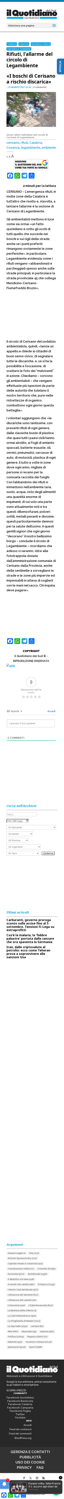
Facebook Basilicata (20, 1401)
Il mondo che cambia (21, 1284)
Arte (34, 1253)
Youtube (20, 1417)
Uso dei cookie (30, 1462)
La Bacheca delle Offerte (22, 1310)
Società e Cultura (40, 44)
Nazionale (29, 1331)
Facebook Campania (20, 1407)
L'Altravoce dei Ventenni (23, 1295)
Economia (16, 1274)
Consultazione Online (21, 1269)
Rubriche (15, 1342)
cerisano (12, 142)
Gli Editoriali (37, 1274)
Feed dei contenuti (20, 1429)
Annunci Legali (17, 1253)
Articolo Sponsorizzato (22, 1258)
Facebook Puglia (20, 1410)
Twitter (20, 1414)
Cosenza (24, 44)
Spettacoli (17, 1347)
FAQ (40, 1467)
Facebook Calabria (20, 1404)
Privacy (24, 1467)
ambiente (49, 147)
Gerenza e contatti (30, 1452)
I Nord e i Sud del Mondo (23, 1290)
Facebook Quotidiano (20, 1397)
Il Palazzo (46, 1284)
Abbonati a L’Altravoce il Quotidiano (29, 1376)
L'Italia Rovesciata (41, 1305)
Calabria (11, 44)
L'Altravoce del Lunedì (22, 1300)
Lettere (37, 1326)
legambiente (30, 147)
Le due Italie (17, 1326)
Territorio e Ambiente (19, 49)
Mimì (13, 1331)
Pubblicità (30, 1457)
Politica (16, 1336)
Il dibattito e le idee (21, 1279)
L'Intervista (16, 1305)
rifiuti (24, 142)
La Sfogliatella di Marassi (24, 1321)
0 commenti (39, 87)
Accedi (51, 711)
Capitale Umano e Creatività (25, 1263)
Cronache (46, 1269)
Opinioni (47, 1331)
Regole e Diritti (37, 1336)
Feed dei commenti (20, 1433)
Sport (35, 1347)
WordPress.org (23, 1438)
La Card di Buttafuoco (22, 1316)
